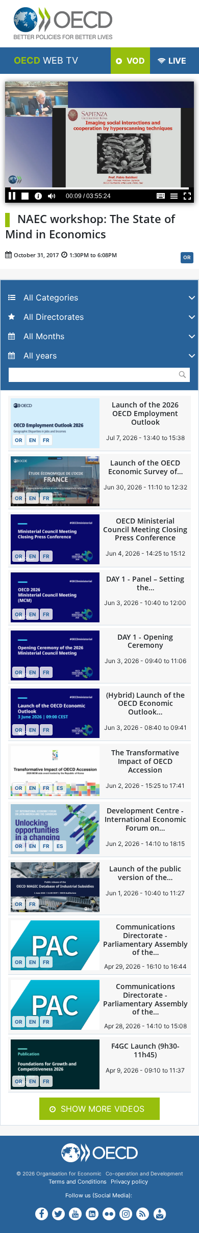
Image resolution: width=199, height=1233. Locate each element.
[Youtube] (75, 1214)
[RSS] (142, 1214)
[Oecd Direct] (159, 1213)
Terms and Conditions (77, 1181)
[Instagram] (125, 1213)
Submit (182, 374)
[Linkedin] (92, 1214)
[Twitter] (58, 1215)
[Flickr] (109, 1213)
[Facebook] (41, 1215)
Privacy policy (129, 1181)
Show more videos (102, 1109)
